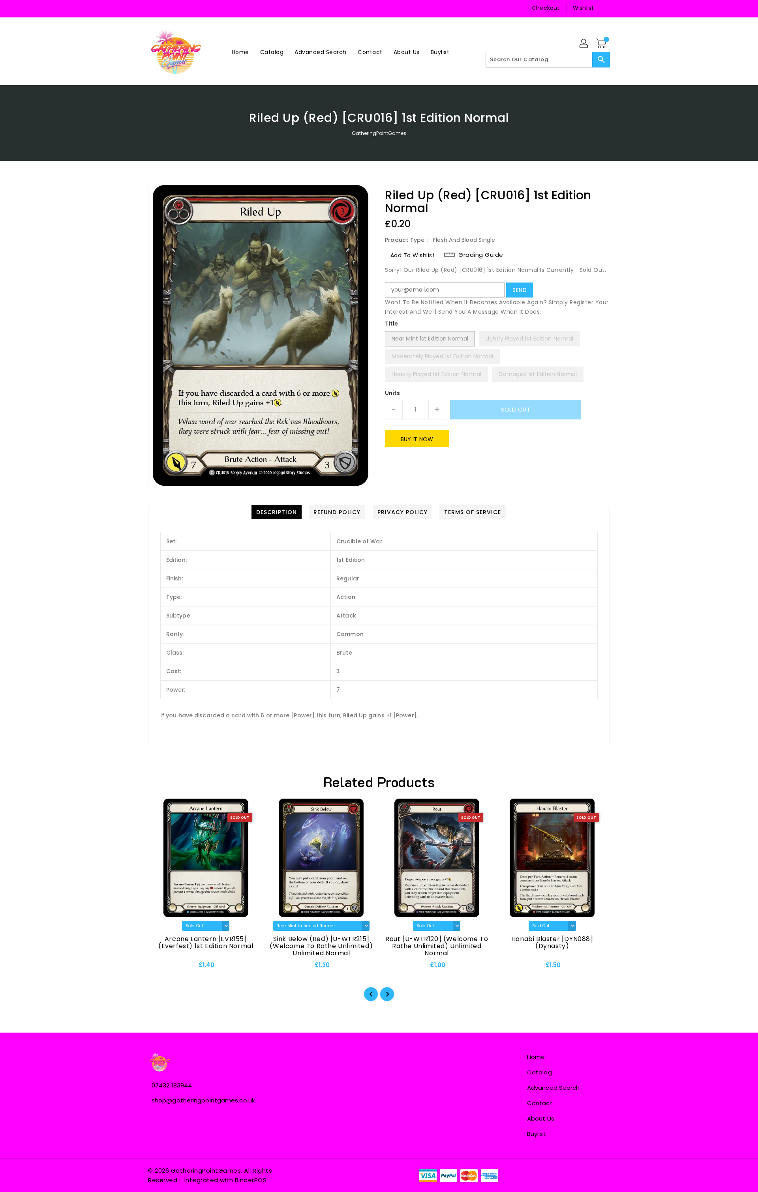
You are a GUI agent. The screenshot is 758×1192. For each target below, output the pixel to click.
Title (391, 323)
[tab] (276, 512)
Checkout (545, 8)
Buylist (536, 1134)
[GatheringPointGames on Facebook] (155, 8)
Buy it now (417, 439)
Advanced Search (553, 1087)
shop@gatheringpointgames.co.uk (203, 1100)
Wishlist (583, 8)
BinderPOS (251, 1180)
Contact (540, 1103)
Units (392, 393)
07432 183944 (172, 1085)
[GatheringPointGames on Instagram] (170, 8)
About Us (540, 1118)
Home (536, 1057)
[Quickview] (161, 967)
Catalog (539, 1072)
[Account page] (584, 44)
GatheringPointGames (379, 133)
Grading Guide (480, 255)
